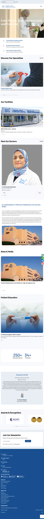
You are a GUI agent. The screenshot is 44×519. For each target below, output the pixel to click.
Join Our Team (3, 488)
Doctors (2, 492)
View (4, 192)
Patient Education (4, 494)
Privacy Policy (3, 503)
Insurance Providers (5, 497)
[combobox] (8, 2)
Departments (3, 493)
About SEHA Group (4, 482)
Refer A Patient (4, 498)
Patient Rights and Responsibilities (7, 496)
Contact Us (3, 486)
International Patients (5, 500)
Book (40, 192)
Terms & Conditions (4, 501)
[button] (1, 134)
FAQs (2, 484)
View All (41, 58)
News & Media (3, 485)
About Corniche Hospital (5, 481)
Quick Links (3, 490)
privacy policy (17, 444)
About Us (3, 479)
